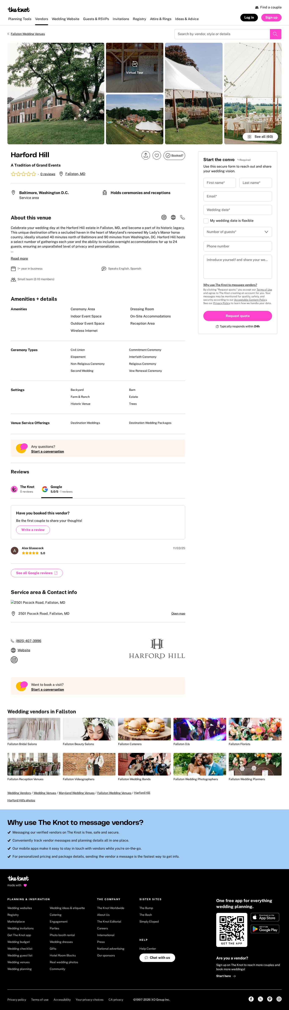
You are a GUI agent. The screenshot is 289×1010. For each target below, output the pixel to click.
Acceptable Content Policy (250, 299)
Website (24, 650)
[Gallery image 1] (55, 93)
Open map (178, 613)
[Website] (173, 217)
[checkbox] (205, 220)
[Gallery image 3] (134, 119)
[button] (237, 210)
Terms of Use (264, 289)
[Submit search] (275, 34)
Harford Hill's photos (21, 800)
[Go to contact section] (183, 219)
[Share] (145, 155)
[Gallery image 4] (193, 93)
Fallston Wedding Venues (28, 34)
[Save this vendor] (157, 155)
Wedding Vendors (19, 793)
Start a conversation (47, 451)
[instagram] (164, 217)
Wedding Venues (45, 793)
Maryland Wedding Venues (77, 793)
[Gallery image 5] (253, 93)
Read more (19, 258)
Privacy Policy (221, 303)
